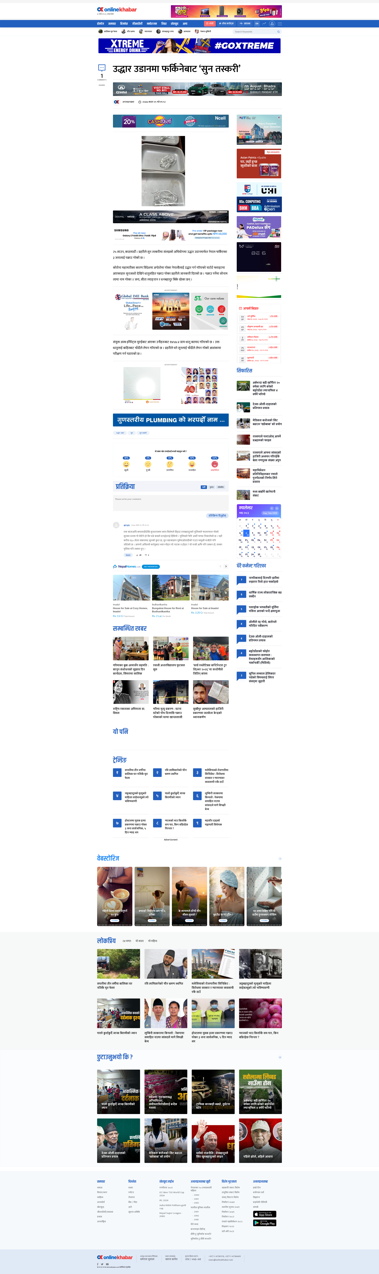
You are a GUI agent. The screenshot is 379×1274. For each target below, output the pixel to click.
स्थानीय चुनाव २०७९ (231, 1207)
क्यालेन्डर (246, 508)
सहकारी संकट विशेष (231, 1187)
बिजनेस (124, 23)
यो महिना (152, 941)
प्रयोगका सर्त (258, 1192)
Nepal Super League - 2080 (170, 1215)
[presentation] (220, 566)
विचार (164, 23)
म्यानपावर (148, 31)
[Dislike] (146, 555)
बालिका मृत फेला (110, 31)
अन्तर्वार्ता (101, 1202)
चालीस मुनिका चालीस (200, 1207)
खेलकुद (174, 23)
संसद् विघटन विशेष (230, 1197)
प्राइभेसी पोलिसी (260, 1202)
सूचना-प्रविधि (134, 1212)
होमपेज (100, 23)
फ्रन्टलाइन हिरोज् (198, 1229)
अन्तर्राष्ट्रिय (101, 1221)
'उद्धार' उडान (120, 433)
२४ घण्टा (126, 941)
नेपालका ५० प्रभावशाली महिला (201, 1189)
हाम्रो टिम (257, 1187)
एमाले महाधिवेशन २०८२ (232, 1221)
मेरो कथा (194, 1224)
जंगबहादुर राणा (168, 31)
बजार (130, 1187)
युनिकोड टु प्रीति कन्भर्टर (201, 1239)
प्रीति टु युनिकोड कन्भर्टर (201, 1234)
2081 (196, 1199)
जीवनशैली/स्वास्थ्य (105, 1212)
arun (127, 525)
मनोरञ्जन (152, 23)
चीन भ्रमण (131, 31)
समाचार (112, 23)
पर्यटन (131, 1192)
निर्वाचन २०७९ (228, 1212)
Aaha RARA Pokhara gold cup (172, 1207)
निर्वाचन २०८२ (228, 1216)
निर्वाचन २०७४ (228, 1202)
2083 (196, 1219)
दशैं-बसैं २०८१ (228, 1231)
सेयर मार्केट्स (228, 23)
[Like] (137, 555)
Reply (128, 555)
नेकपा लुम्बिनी (205, 31)
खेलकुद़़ (100, 1207)
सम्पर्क (255, 1207)
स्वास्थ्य (247, 23)
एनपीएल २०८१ (166, 1187)
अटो (130, 1207)
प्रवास (99, 1216)
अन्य (185, 23)
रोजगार (131, 1197)
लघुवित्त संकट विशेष (230, 1192)
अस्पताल (187, 31)
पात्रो (211, 23)
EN (257, 24)
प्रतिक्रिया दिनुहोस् (217, 516)
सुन (132, 433)
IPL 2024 (163, 1200)
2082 (196, 1202)
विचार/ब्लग (102, 1192)
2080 (196, 1195)
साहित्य (100, 1197)
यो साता (140, 941)
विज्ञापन (256, 1197)
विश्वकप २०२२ (228, 1226)
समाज (99, 1187)
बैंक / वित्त (132, 1202)
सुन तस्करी (143, 433)
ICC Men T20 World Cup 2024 (171, 1194)
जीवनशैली (137, 23)
